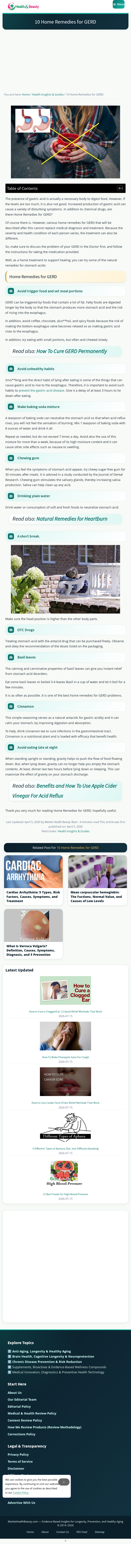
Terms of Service (20, 1461)
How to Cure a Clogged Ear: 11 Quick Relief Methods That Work (65, 1011)
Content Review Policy (25, 1420)
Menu (121, 4)
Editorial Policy (19, 1406)
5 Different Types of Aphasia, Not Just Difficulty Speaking (66, 1148)
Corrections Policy (21, 1434)
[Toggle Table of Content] (118, 188)
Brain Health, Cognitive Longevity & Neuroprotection (53, 1356)
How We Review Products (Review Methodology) (44, 1427)
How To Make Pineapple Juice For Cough (65, 1057)
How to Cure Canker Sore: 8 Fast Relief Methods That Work (65, 1102)
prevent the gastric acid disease (41, 390)
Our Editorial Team (22, 1399)
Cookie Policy (21, 1492)
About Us (15, 1393)
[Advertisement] (65, 57)
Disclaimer (16, 1468)
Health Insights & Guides (74, 831)
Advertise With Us (21, 1503)
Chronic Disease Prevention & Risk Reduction (47, 1362)
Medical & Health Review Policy (32, 1413)
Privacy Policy (18, 1454)
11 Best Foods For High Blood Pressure (65, 1194)
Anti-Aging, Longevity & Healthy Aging (41, 1351)
